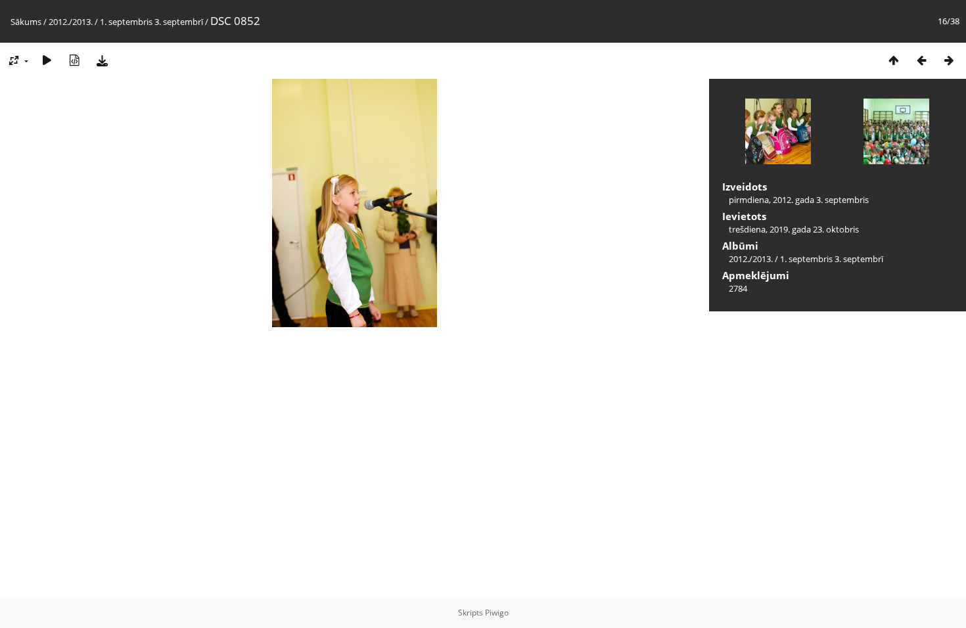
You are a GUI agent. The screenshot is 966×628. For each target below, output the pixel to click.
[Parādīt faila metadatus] (74, 60)
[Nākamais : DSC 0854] (949, 60)
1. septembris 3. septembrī (151, 22)
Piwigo (497, 612)
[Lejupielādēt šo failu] (102, 60)
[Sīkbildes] (894, 60)
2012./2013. (71, 22)
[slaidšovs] (46, 60)
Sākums (26, 22)
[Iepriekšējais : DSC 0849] (921, 60)
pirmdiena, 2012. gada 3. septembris (799, 200)
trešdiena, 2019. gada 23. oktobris (794, 229)
